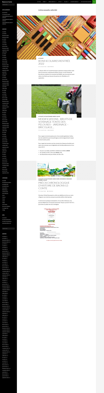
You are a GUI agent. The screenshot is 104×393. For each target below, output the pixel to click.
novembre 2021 (5, 66)
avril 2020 (4, 94)
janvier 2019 (4, 121)
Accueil (39, 1)
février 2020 (4, 97)
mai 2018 (4, 134)
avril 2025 (4, 33)
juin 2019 (4, 112)
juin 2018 (4, 132)
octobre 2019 (5, 105)
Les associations (74, 1)
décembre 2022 (5, 48)
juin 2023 (4, 39)
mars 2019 (4, 117)
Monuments (63, 178)
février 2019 (4, 119)
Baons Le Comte (7, 2)
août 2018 (4, 128)
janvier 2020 (4, 99)
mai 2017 (4, 154)
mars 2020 (4, 95)
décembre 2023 (5, 37)
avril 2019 (4, 116)
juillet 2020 (4, 88)
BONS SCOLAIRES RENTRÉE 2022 (54, 62)
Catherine (51, 66)
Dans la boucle (52, 1)
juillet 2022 (4, 52)
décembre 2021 (5, 64)
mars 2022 (4, 59)
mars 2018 (4, 138)
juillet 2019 (4, 110)
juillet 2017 (4, 150)
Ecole (59, 1)
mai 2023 (4, 41)
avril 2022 (4, 57)
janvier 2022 (4, 63)
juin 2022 (4, 53)
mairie (54, 116)
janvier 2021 (4, 79)
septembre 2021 (5, 70)
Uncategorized (5, 208)
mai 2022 (4, 55)
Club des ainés (5, 191)
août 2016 (4, 167)
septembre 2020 (5, 85)
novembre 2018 (5, 125)
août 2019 (4, 108)
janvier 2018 (4, 141)
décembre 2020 (5, 81)
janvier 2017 (4, 161)
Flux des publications (6, 219)
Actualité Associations (86, 1)
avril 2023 (4, 42)
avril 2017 (4, 156)
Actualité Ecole (5, 184)
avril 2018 (4, 136)
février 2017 (4, 160)
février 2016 (4, 169)
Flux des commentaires (6, 221)
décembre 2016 (5, 163)
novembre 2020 (5, 83)
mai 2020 (4, 92)
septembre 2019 (5, 106)
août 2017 (4, 149)
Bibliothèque (4, 189)
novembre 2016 (5, 165)
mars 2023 (4, 44)
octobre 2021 (5, 68)
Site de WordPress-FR (6, 223)
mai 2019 (4, 114)
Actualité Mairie (48, 116)
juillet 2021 (4, 74)
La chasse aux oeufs (6, 14)
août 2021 (4, 72)
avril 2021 (4, 77)
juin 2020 (4, 90)
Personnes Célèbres (6, 206)
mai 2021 (4, 75)
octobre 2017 (5, 145)
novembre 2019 (5, 103)
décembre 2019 (5, 101)
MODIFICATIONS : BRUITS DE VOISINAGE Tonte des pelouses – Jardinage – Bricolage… (55, 123)
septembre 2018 (5, 127)
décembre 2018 (5, 123)
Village (65, 1)
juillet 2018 (4, 130)
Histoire (3, 197)
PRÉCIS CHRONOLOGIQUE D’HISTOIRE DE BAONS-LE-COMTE (54, 185)
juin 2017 (4, 152)
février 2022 (4, 61)
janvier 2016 (4, 171)
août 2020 (4, 86)
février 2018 (4, 139)
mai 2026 (4, 31)
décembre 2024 (5, 35)
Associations (4, 188)
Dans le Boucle (5, 193)
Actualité (40, 58)
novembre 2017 (5, 143)
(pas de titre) (4, 12)
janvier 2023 (4, 46)
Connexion (4, 217)
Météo (3, 202)
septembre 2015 (5, 172)
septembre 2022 (5, 50)
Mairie (44, 1)
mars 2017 (4, 158)
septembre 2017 (5, 147)
